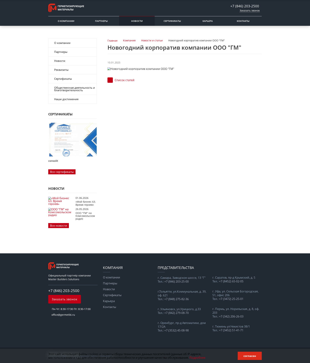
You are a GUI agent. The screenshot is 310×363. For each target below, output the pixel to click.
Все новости (58, 226)
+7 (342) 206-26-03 (231, 316)
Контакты (243, 21)
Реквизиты (61, 69)
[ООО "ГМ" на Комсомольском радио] (61, 215)
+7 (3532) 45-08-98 (176, 330)
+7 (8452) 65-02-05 (231, 281)
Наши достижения (66, 99)
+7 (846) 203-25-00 (176, 281)
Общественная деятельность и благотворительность (74, 89)
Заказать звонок (250, 10)
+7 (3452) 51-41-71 (231, 330)
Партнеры (101, 21)
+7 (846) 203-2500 (245, 6)
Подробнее (197, 358)
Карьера (208, 21)
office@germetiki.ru (63, 314)
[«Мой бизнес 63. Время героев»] (61, 204)
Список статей (124, 80)
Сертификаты (172, 21)
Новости (137, 21)
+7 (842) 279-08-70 (176, 313)
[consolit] (72, 139)
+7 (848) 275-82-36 (176, 299)
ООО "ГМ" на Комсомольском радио (85, 216)
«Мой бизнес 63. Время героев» (86, 203)
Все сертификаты (62, 172)
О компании (66, 21)
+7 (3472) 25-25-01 (231, 299)
